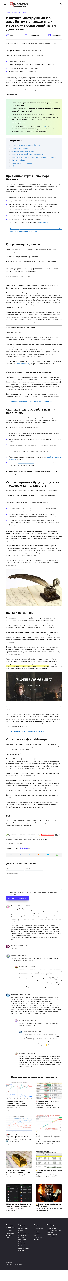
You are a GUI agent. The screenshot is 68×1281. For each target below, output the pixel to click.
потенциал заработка (26, 463)
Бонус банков (38, 1228)
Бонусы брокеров (37, 1232)
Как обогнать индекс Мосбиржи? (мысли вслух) (16, 1102)
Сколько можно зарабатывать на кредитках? (28, 154)
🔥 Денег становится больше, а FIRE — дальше (48, 1205)
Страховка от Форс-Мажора (22, 163)
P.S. (13, 166)
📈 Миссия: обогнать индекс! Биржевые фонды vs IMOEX (17, 1136)
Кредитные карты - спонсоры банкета (26, 145)
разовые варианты (22, 364)
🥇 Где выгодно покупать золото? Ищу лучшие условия (18, 1171)
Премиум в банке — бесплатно (22, 1241)
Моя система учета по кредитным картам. (27, 731)
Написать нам (9, 1236)
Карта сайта (10, 1233)
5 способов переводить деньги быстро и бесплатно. (31, 401)
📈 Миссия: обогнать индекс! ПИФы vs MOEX (47, 1102)
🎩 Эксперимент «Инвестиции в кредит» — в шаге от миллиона (18, 1205)
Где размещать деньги (20, 148)
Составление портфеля (22, 1236)
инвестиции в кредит (14, 843)
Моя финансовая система (38, 1237)
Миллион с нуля (23, 1233)
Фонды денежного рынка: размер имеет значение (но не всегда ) (48, 1137)
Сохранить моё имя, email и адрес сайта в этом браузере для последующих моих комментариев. (32, 893)
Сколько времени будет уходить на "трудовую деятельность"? (35, 157)
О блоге (9, 1230)
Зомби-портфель (24, 1246)
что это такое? (44, 223)
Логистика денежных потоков (23, 151)
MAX (56, 835)
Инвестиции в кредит (23, 1229)
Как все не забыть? (19, 160)
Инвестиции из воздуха (23, 1249)
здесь (44, 126)
